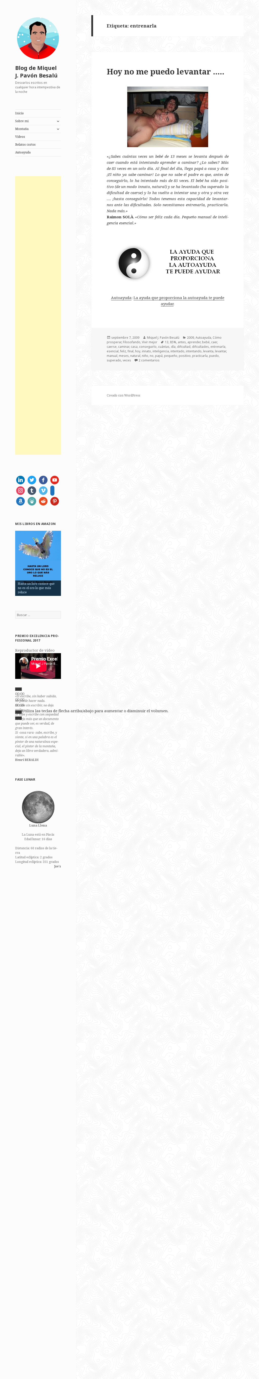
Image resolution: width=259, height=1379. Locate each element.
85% (173, 342)
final (130, 351)
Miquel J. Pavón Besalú (163, 337)
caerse (112, 346)
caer (214, 342)
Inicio (19, 113)
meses (124, 356)
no (152, 356)
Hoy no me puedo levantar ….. (165, 71)
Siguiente (70, 562)
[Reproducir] (18, 689)
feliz (123, 351)
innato (146, 351)
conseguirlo (148, 346)
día (173, 346)
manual (112, 356)
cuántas (163, 346)
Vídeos (20, 137)
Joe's (57, 866)
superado (114, 360)
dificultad (183, 346)
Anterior (6, 562)
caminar (123, 346)
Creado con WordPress (123, 395)
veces (127, 360)
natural (135, 356)
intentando (194, 351)
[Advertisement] (38, 315)
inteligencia (161, 351)
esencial (113, 351)
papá (159, 356)
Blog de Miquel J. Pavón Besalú (36, 71)
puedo (214, 356)
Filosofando (131, 342)
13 (166, 342)
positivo (185, 356)
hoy (137, 351)
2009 (190, 337)
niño (145, 356)
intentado (177, 351)
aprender (194, 342)
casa (134, 346)
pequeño (170, 356)
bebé (206, 342)
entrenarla (217, 346)
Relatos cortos (25, 144)
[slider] (95, 710)
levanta (208, 351)
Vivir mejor (149, 342)
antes (182, 342)
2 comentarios (149, 360)
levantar (220, 351)
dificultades (200, 346)
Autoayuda (23, 152)
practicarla (200, 356)
